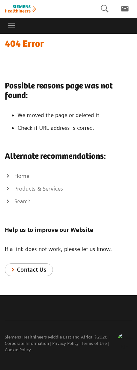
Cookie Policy (18, 349)
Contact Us (31, 269)
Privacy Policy (65, 343)
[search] (104, 8)
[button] (125, 341)
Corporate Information (27, 343)
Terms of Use (94, 343)
